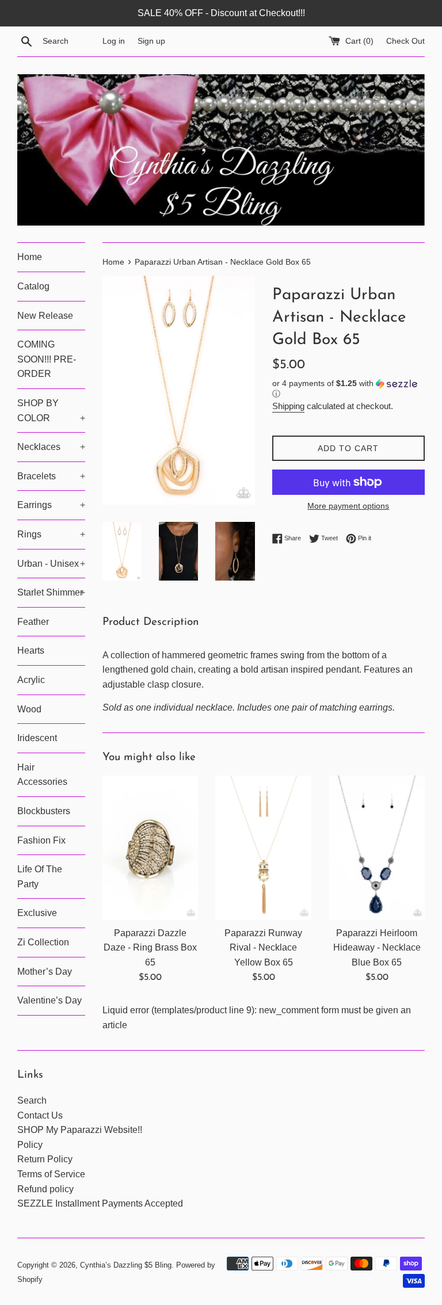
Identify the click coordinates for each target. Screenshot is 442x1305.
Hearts (30, 650)
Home (29, 257)
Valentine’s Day (49, 1000)
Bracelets (51, 476)
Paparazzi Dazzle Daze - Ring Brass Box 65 (150, 947)
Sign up (151, 40)
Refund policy (45, 1189)
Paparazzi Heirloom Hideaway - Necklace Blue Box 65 (377, 947)
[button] (348, 388)
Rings (51, 534)
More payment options (348, 505)
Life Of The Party (39, 876)
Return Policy (45, 1159)
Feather (33, 622)
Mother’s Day (44, 971)
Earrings (51, 505)
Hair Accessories (42, 774)
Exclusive (37, 913)
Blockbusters (43, 811)
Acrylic (31, 680)
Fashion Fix (41, 840)
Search (32, 1100)
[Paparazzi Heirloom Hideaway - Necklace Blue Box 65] (377, 847)
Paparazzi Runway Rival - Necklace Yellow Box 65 (263, 947)
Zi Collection (43, 942)
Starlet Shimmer (51, 592)
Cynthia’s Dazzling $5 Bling (126, 1265)
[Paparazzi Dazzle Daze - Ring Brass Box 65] (150, 847)
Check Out (405, 40)
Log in (113, 40)
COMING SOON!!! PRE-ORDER (46, 359)
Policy (30, 1145)
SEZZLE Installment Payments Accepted (100, 1203)
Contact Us (40, 1115)
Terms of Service (51, 1174)
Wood (29, 709)
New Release (45, 315)
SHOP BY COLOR (51, 410)
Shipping (288, 406)
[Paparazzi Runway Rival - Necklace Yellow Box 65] (263, 847)
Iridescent (37, 738)
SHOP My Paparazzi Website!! (79, 1130)
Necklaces (51, 447)
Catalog (33, 286)
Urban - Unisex (51, 563)
